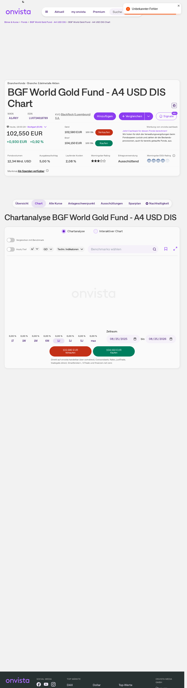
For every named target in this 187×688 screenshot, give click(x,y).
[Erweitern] (149, 116)
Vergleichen (134, 116)
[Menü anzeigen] (46, 12)
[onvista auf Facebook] (39, 685)
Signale (168, 116)
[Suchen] (154, 249)
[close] (179, 5)
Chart (39, 203)
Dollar (97, 685)
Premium (99, 12)
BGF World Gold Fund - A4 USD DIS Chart (89, 22)
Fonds (24, 22)
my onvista (78, 12)
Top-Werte (125, 685)
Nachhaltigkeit (159, 203)
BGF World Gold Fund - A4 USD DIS (48, 22)
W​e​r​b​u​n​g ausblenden (124, 49)
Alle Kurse (55, 203)
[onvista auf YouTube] (46, 685)
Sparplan (135, 203)
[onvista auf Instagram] (53, 685)
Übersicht (21, 203)
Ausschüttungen (112, 203)
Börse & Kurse (11, 22)
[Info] (174, 155)
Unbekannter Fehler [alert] (145, 8)
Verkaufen (104, 132)
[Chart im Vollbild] (175, 249)
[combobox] (123, 249)
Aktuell (59, 12)
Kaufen (104, 143)
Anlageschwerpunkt (81, 203)
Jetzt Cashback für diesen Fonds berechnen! (145, 130)
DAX (70, 685)
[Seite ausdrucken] (174, 105)
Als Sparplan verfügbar (31, 171)
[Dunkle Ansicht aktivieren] (23, 1)
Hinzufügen (105, 116)
